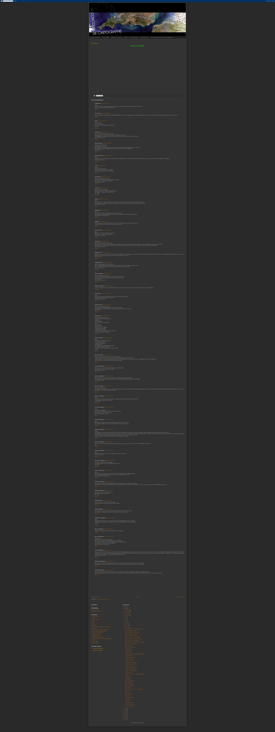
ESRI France (94, 625)
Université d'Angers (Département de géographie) (102, 638)
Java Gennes (127, 692)
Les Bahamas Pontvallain (130, 657)
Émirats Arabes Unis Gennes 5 (131, 630)
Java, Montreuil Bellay (129, 697)
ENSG (93, 624)
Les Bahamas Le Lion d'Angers (131, 662)
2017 (125, 608)
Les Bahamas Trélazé (129, 659)
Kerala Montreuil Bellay (129, 680)
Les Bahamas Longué (129, 665)
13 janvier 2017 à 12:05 (110, 460)
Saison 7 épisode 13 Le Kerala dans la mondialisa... (135, 674)
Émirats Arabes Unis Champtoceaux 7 (132, 632)
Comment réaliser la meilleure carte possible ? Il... (162, 37)
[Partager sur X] (99, 95)
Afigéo (93, 618)
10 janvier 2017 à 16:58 (103, 199)
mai (126, 620)
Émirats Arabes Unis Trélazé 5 (131, 635)
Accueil (137, 597)
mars (126, 624)
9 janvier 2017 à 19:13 (105, 132)
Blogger (142, 722)
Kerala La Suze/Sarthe (129, 684)
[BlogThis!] (98, 95)
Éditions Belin (95, 641)
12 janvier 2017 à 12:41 (105, 316)
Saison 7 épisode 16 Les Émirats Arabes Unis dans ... (135, 629)
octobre (126, 613)
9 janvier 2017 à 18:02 (106, 113)
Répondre (96, 109)
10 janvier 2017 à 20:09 (104, 241)
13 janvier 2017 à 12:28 (109, 570)
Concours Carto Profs (95, 37)
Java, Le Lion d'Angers (129, 706)
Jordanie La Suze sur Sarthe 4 (131, 644)
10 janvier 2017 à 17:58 (103, 221)
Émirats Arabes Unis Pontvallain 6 (132, 640)
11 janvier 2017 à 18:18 (107, 273)
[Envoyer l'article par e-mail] (94, 95)
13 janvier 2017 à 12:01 (108, 386)
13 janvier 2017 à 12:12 (110, 561)
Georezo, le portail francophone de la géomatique (101, 627)
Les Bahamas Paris (129, 672)
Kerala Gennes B (128, 679)
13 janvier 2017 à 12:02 (109, 396)
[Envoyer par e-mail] (97, 95)
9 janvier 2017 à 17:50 (105, 103)
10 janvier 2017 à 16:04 (102, 165)
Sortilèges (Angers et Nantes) (98, 637)
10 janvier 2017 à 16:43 (104, 188)
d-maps (93, 640)
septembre (127, 615)
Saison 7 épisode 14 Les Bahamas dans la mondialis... (135, 654)
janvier (126, 627)
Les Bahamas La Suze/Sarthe (131, 664)
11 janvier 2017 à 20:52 (109, 286)
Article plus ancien (179, 597)
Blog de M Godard (95, 610)
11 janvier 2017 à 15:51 (107, 262)
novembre (127, 611)
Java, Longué (127, 699)
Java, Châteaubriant (129, 702)
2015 (125, 710)
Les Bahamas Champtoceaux (130, 669)
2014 (125, 712)
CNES (93, 621)
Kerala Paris (127, 675)
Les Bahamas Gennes (129, 655)
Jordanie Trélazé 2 (128, 649)
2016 (125, 708)
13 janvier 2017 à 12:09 (108, 529)
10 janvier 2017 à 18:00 (106, 230)
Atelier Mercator (95, 619)
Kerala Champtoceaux (129, 682)
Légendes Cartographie (96, 634)
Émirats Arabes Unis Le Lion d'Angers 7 (133, 637)
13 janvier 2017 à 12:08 (107, 500)
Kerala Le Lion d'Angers (129, 686)
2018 (125, 606)
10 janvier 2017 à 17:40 (105, 210)
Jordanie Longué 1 (128, 652)
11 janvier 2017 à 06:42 (105, 252)
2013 (125, 713)
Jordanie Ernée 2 (128, 650)
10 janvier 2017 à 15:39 (108, 155)
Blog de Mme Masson (96, 611)
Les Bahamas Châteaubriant (130, 670)
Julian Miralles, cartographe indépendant (100, 629)
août (126, 617)
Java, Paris (127, 701)
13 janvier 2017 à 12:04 (108, 429)
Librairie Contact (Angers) (97, 632)
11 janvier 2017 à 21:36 (105, 293)
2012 (125, 715)
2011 (125, 717)
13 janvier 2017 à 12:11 (108, 550)
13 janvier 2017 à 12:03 (109, 407)
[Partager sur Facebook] (101, 95)
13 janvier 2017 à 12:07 (109, 490)
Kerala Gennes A (128, 677)
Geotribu (94, 628)
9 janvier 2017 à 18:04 (102, 121)
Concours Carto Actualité (97, 650)
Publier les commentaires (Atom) (103, 599)
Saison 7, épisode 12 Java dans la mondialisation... (134, 689)
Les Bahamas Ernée (129, 660)
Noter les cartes (134, 37)
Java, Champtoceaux (129, 694)
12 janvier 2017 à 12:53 (107, 338)
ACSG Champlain (95, 616)
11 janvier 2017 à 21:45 (107, 304)
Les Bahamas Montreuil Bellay (131, 667)
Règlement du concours (116, 37)
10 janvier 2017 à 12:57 (107, 143)
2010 (125, 719)
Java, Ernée (127, 691)
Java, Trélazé (127, 696)
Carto (93, 622)
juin (126, 618)
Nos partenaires (105, 37)
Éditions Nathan (95, 643)
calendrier (126, 37)
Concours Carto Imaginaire (98, 648)
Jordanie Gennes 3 (128, 645)
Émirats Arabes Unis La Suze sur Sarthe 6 (133, 639)
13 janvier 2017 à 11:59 (108, 366)
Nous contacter (94, 604)
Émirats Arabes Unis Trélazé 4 (131, 634)
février (126, 625)
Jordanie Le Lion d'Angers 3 (130, 647)
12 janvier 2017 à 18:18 (108, 355)
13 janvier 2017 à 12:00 (109, 376)
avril (126, 622)
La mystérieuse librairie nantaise (98, 631)
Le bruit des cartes (144, 37)
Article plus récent (95, 597)
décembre (127, 610)
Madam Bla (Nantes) (96, 635)
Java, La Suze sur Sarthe (130, 704)
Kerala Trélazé (128, 687)
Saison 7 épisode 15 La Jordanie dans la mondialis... (134, 642)
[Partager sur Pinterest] (102, 95)
